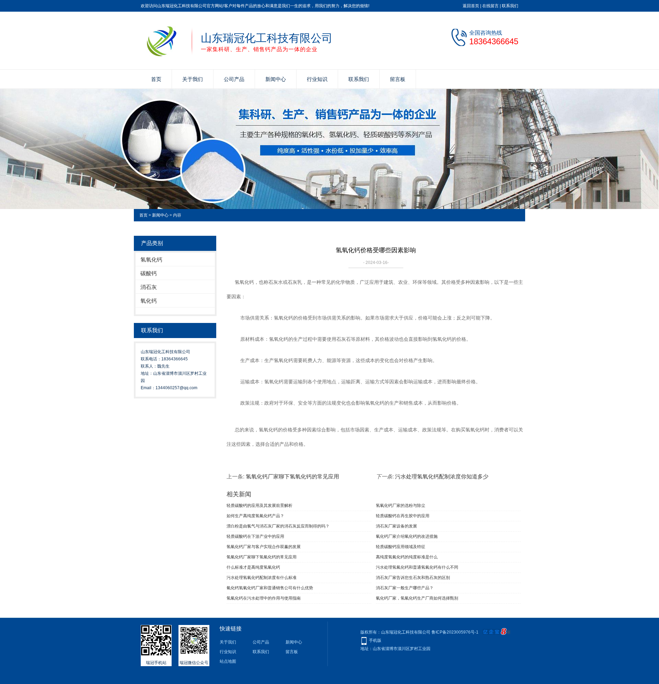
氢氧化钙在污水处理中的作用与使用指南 (264, 598)
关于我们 (192, 79)
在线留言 (490, 5)
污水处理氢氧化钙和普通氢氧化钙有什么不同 (417, 567)
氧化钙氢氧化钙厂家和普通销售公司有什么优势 (270, 588)
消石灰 (148, 287)
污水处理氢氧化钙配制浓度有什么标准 (262, 577)
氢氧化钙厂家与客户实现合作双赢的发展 (264, 546)
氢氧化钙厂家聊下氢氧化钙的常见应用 (292, 476)
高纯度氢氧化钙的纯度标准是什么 (407, 557)
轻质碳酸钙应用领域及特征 (400, 546)
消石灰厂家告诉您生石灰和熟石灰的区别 (413, 577)
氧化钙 (148, 301)
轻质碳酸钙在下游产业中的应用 (255, 536)
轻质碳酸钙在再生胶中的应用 (402, 515)
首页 (156, 79)
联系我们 (510, 5)
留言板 (397, 79)
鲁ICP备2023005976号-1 (454, 632)
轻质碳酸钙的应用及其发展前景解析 (259, 505)
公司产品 (234, 79)
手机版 (375, 640)
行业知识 (317, 79)
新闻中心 (275, 79)
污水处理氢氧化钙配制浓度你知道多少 (441, 476)
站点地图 (228, 661)
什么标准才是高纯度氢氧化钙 (253, 567)
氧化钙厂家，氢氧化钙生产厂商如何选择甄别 (417, 598)
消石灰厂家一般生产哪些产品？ (404, 588)
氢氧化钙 (151, 260)
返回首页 (471, 5)
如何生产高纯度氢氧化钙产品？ (255, 515)
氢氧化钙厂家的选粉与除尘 (400, 505)
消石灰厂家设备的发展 (396, 526)
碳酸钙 (148, 273)
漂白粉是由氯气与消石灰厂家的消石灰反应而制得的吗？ (278, 526)
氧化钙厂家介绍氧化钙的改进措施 (407, 536)
